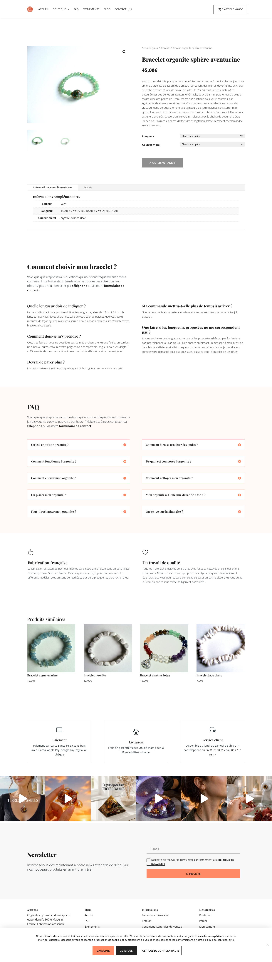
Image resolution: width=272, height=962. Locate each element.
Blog (107, 9)
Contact (120, 9)
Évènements (91, 9)
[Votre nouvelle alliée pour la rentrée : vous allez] (249, 798)
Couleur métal (151, 144)
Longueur (148, 136)
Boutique (59, 9)
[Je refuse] (267, 945)
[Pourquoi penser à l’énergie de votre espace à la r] (113, 798)
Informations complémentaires (52, 187)
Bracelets (165, 48)
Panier (203, 921)
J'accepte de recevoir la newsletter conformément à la (190, 862)
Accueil (43, 9)
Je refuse (126, 950)
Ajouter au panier (162, 163)
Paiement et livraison (155, 915)
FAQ (76, 9)
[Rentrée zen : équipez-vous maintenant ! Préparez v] (158, 798)
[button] (124, 51)
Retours (147, 921)
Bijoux (155, 48)
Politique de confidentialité (160, 950)
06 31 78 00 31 (215, 750)
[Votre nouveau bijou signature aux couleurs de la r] (204, 798)
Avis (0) (87, 187)
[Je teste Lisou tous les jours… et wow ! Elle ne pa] (68, 798)
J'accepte (103, 950)
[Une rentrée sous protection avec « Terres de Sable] (22, 798)
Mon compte (207, 926)
